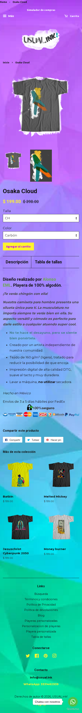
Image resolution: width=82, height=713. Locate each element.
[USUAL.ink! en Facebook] (37, 656)
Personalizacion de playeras (41, 626)
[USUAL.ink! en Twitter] (28, 656)
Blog (41, 615)
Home (3, 1)
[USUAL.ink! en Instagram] (54, 656)
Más (10, 16)
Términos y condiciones (41, 599)
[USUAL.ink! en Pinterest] (45, 656)
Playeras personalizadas (41, 621)
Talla (7, 211)
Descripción (17, 262)
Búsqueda (41, 594)
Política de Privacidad (41, 604)
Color (7, 228)
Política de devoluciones (41, 610)
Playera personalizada (41, 631)
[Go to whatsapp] (73, 702)
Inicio (6, 62)
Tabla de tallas (48, 262)
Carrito (74, 16)
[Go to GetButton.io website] (73, 709)
